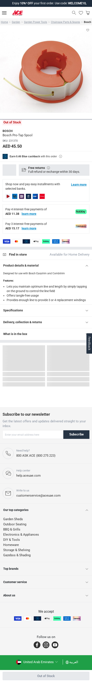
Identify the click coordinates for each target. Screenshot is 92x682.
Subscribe (76, 434)
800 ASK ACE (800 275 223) (35, 456)
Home (4, 22)
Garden (16, 22)
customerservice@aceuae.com (38, 495)
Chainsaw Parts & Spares (65, 22)
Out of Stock (46, 676)
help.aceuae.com (28, 475)
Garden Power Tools (35, 22)
